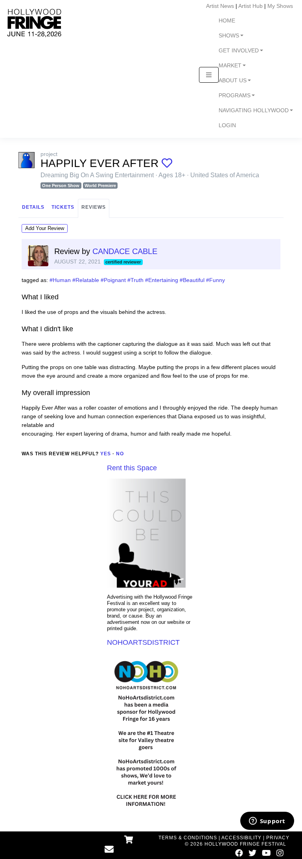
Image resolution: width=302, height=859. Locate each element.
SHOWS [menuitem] (229, 36)
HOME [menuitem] (227, 21)
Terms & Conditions (187, 837)
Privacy (277, 837)
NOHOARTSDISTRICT (143, 642)
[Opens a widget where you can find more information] (267, 821)
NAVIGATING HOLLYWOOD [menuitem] (254, 110)
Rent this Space (132, 468)
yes (105, 453)
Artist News (220, 6)
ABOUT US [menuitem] (233, 80)
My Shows (280, 6)
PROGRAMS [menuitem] (234, 95)
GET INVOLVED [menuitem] (239, 51)
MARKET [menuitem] (230, 66)
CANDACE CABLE (124, 251)
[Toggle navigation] (209, 75)
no (120, 453)
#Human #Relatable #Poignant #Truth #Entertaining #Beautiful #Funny (137, 280)
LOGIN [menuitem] (227, 125)
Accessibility (241, 837)
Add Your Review (44, 228)
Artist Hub (250, 6)
